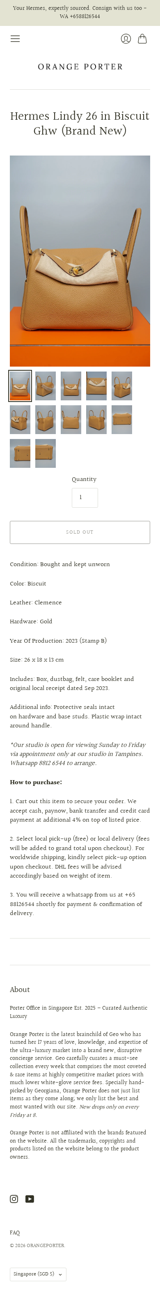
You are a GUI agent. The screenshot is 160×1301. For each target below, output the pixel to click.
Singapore (34, 1274)
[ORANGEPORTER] (80, 66)
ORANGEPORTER (45, 1246)
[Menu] (15, 38)
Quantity (84, 479)
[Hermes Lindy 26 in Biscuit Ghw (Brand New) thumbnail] (20, 386)
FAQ (15, 1233)
